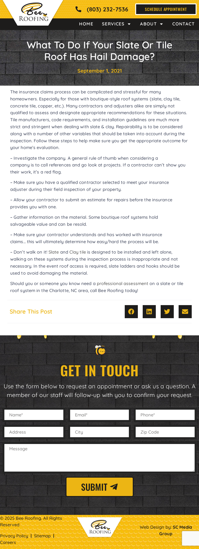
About (148, 24)
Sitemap (42, 536)
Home (86, 24)
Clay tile (77, 252)
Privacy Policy (14, 536)
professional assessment (122, 283)
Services (113, 24)
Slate (54, 252)
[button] (131, 311)
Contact (183, 24)
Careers (8, 542)
